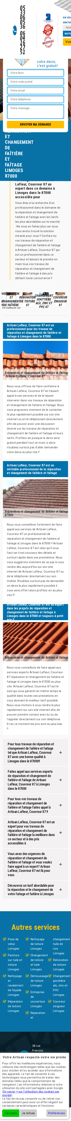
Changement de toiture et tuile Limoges (38, 962)
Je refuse (28, 1113)
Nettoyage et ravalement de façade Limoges (15, 985)
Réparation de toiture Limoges (15, 1006)
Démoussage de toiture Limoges (38, 980)
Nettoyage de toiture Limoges (38, 944)
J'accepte (10, 1113)
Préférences (56, 1113)
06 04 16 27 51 (22, 43)
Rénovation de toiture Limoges (60, 964)
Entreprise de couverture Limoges (38, 999)
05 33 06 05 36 (22, 17)
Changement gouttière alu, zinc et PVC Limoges (60, 985)
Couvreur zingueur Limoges (59, 1006)
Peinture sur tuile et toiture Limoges (15, 962)
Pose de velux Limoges (13, 944)
